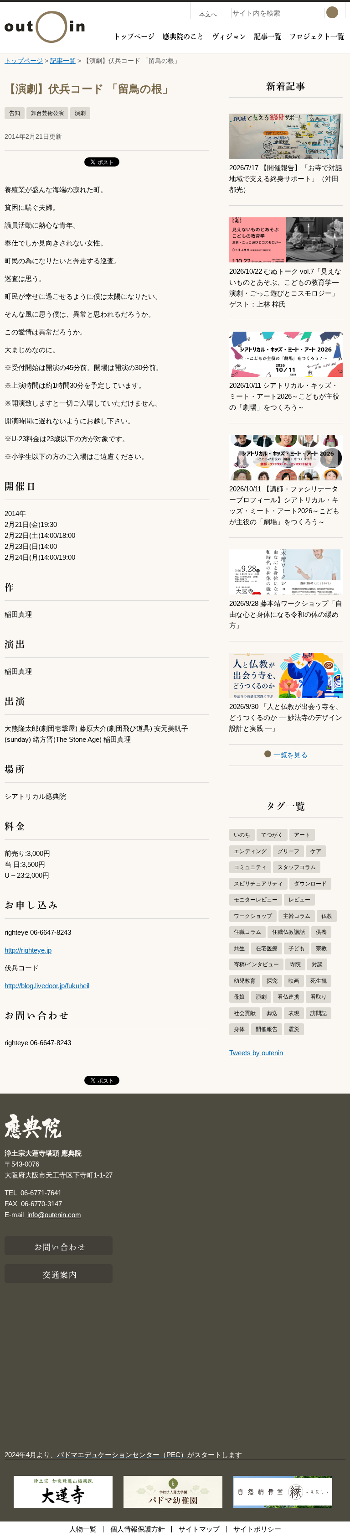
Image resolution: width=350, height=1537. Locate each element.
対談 (317, 964)
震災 (293, 1029)
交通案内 (60, 1274)
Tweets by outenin (256, 1053)
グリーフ (288, 851)
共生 (239, 948)
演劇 (80, 113)
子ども (296, 948)
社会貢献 (245, 1013)
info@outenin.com (54, 1215)
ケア (315, 851)
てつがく (272, 835)
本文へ (208, 14)
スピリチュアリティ (258, 884)
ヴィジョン (229, 35)
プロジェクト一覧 (316, 35)
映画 (293, 981)
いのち (242, 835)
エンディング (250, 851)
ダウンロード (310, 884)
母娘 (239, 997)
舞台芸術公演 (47, 113)
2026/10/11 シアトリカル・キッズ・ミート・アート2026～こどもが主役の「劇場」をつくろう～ (284, 396)
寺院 (295, 964)
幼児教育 (245, 981)
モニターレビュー (256, 899)
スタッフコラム (297, 867)
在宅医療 (267, 948)
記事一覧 (267, 35)
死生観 (318, 981)
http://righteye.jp (28, 950)
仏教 (326, 916)
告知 (14, 113)
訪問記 (318, 1013)
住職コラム (247, 932)
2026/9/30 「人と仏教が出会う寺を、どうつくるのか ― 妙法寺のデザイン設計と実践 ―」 (285, 717)
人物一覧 (83, 1529)
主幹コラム (296, 916)
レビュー (299, 899)
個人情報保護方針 (137, 1529)
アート (302, 835)
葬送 (272, 1013)
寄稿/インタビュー (256, 964)
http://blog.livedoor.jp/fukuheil (47, 986)
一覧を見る (290, 755)
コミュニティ (250, 867)
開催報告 (267, 1029)
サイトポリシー (257, 1529)
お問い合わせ (60, 1246)
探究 (272, 981)
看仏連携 (288, 997)
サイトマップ (199, 1529)
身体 (239, 1029)
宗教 (321, 948)
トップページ (133, 35)
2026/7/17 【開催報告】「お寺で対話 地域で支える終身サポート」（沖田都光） (289, 178)
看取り (318, 997)
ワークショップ (253, 916)
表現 (293, 1013)
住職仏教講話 (288, 932)
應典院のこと (183, 35)
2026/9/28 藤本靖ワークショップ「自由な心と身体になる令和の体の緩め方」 (285, 614)
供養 (321, 932)
